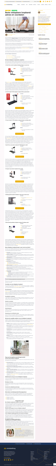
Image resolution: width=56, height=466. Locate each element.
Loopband (39, 27)
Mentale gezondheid (46, 29)
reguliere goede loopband (17, 286)
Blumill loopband (18, 244)
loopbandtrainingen (30, 324)
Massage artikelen (40, 29)
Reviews (8, 10)
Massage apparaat (44, 27)
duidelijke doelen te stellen (14, 374)
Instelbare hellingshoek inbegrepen (13, 264)
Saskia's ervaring (7, 291)
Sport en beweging (14, 10)
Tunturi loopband (9, 138)
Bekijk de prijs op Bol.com (19, 79)
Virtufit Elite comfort (9, 55)
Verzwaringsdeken (40, 32)
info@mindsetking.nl (7, 457)
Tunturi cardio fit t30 (9, 58)
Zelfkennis (45, 32)
